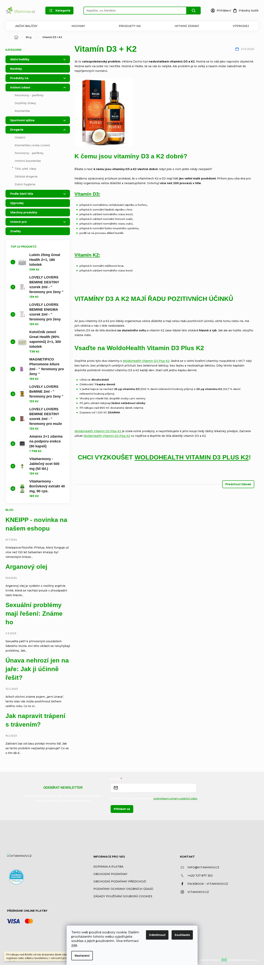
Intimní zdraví (187, 26)
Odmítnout (157, 935)
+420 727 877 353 (200, 875)
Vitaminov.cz (198, 892)
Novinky (78, 26)
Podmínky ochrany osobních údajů (123, 889)
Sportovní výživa (22, 120)
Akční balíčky (26, 26)
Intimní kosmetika (28, 161)
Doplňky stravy (25, 103)
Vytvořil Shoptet (208, 960)
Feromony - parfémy (29, 95)
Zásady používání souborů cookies (122, 896)
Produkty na (130, 26)
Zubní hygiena (25, 184)
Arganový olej (26, 566)
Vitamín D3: (87, 194)
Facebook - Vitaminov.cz (207, 884)
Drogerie (16, 129)
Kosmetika (22, 111)
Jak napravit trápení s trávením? (35, 720)
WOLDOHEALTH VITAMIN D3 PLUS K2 (192, 457)
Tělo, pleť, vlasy (25, 168)
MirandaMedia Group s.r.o (243, 960)
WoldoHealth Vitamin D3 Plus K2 (146, 361)
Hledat (194, 10)
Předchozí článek (238, 484)
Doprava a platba (108, 866)
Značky (15, 231)
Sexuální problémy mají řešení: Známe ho (34, 613)
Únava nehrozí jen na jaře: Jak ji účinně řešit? (37, 669)
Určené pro (18, 222)
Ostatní (20, 137)
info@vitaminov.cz (203, 867)
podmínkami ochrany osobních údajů (175, 798)
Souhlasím (182, 935)
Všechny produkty (23, 212)
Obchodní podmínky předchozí (119, 881)
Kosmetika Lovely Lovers (32, 145)
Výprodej (241, 26)
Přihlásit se (122, 809)
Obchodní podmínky (110, 874)
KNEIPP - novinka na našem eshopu (36, 524)
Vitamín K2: (87, 255)
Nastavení (82, 955)
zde (74, 945)
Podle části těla (21, 193)
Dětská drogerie (26, 176)
